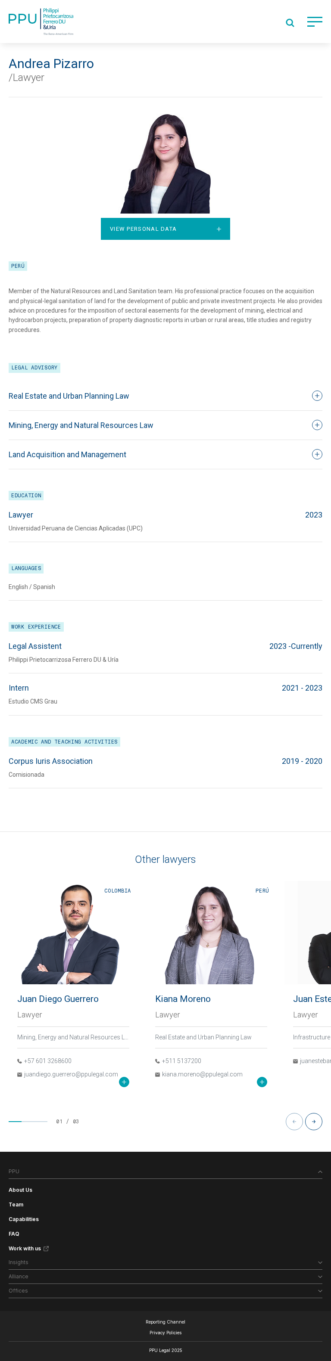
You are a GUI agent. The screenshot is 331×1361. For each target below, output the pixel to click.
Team (16, 1204)
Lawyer (29, 1014)
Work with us (25, 1248)
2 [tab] (28, 1121)
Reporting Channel (165, 1322)
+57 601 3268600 (48, 1060)
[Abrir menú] (314, 21)
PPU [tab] (14, 1171)
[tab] (165, 228)
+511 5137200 (181, 1060)
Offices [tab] (18, 1290)
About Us (20, 1190)
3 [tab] (40, 1121)
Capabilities (24, 1219)
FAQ (14, 1234)
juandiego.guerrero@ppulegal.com (71, 1074)
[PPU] (41, 21)
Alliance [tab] (18, 1276)
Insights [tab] (18, 1262)
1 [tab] (15, 1121)
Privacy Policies (165, 1332)
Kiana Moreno (183, 999)
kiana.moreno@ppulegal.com (202, 1074)
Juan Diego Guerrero (58, 999)
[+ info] (124, 1082)
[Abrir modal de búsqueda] (290, 22)
